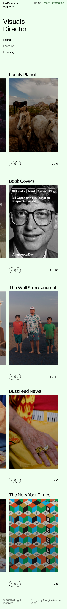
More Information (54, 2)
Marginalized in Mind (46, 601)
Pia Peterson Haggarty (10, 4)
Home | (38, 2)
